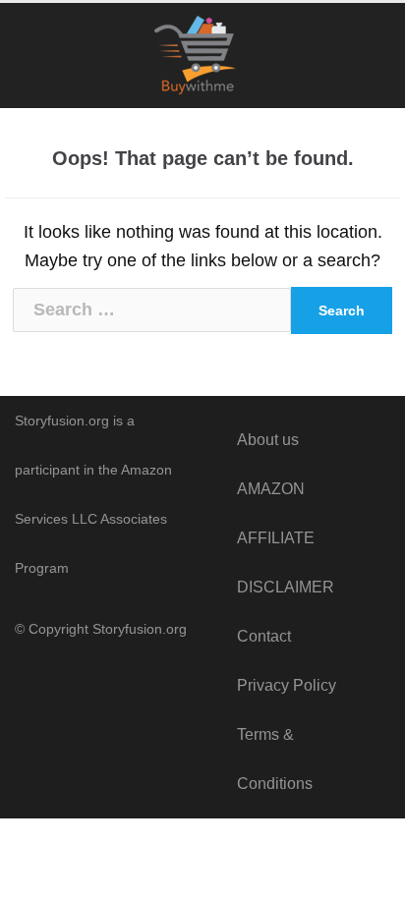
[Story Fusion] (203, 56)
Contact (264, 636)
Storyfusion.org (139, 629)
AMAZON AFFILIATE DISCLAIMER (285, 537)
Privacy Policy (286, 685)
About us (268, 439)
